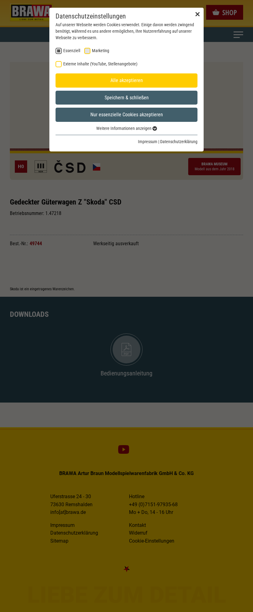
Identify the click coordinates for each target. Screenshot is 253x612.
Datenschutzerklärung (178, 141)
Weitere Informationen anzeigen (124, 128)
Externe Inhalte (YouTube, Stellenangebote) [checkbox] (100, 63)
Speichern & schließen (127, 98)
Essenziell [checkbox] (71, 50)
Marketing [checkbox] (100, 50)
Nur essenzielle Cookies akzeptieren (126, 115)
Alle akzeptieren (126, 80)
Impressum (147, 141)
